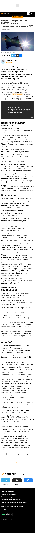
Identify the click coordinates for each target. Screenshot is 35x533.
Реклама (3, 509)
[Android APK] (7, 514)
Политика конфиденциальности (11, 497)
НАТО (9, 454)
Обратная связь (18, 506)
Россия (4, 454)
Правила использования (8, 494)
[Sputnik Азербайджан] (6, 14)
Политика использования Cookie (11, 499)
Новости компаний (7, 506)
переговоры (16, 454)
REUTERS (4, 52)
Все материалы (10, 62)
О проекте (4, 492)
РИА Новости (17, 94)
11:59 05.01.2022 (6, 30)
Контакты (11, 492)
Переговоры (25, 454)
